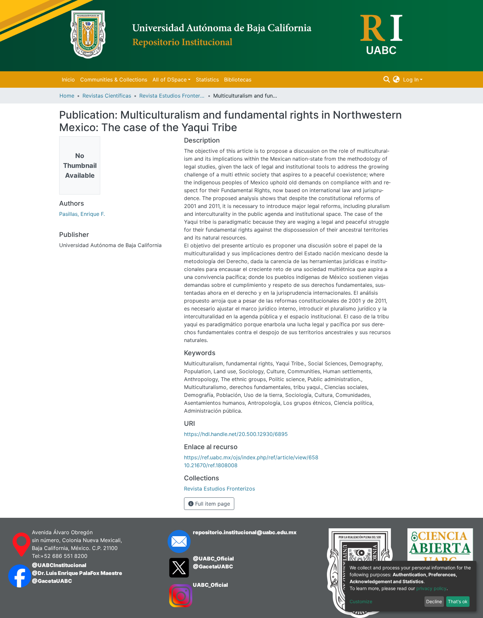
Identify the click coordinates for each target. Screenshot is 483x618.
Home (66, 95)
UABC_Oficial (210, 585)
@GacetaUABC (52, 581)
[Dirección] (13, 544)
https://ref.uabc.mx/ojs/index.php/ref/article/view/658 (251, 457)
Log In (411, 79)
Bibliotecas (237, 79)
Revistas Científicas (106, 95)
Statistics (207, 79)
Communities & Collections (113, 79)
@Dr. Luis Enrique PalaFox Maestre (77, 573)
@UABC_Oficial (213, 558)
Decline (434, 601)
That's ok (458, 601)
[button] (396, 79)
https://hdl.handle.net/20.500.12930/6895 (236, 434)
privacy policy (431, 588)
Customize (361, 601)
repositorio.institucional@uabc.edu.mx (245, 532)
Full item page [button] (212, 503)
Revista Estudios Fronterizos (172, 95)
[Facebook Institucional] (13, 576)
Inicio (68, 79)
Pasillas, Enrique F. (82, 214)
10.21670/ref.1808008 (211, 465)
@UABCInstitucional (59, 565)
